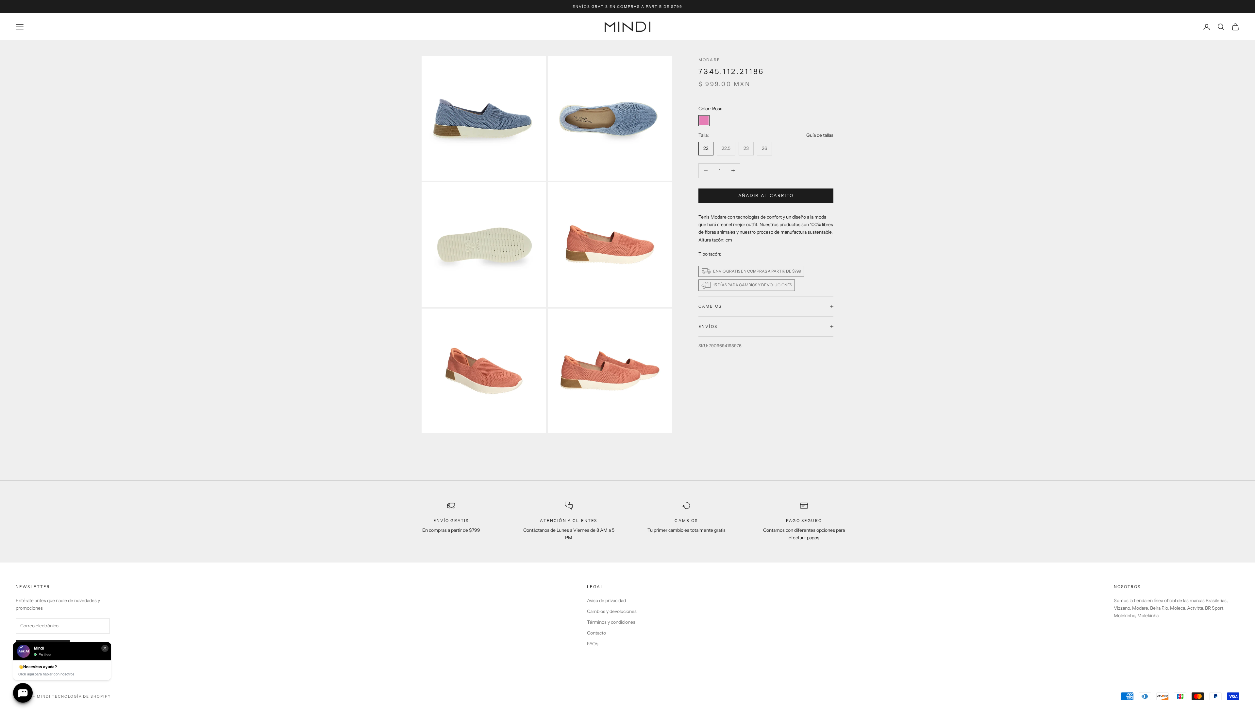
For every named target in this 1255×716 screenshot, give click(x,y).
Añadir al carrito (766, 195)
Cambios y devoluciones (612, 611)
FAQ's (592, 644)
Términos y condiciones (611, 622)
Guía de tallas (819, 135)
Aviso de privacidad (606, 600)
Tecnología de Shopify (81, 696)
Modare (709, 59)
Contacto (596, 633)
